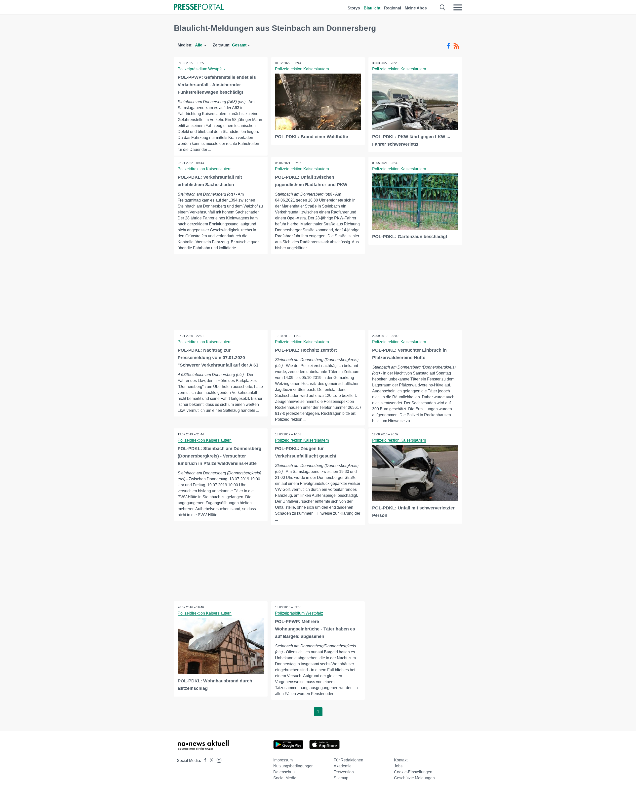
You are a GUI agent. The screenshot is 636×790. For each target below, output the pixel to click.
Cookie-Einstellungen (413, 772)
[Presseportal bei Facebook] (203, 760)
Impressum (283, 760)
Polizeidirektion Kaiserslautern (302, 69)
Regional (392, 8)
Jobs (398, 766)
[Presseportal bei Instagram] (217, 760)
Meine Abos (416, 8)
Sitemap (341, 778)
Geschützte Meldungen (414, 778)
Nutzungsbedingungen (293, 766)
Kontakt (400, 760)
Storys (354, 8)
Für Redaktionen (348, 760)
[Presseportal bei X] (210, 760)
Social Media (284, 778)
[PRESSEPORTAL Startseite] (199, 7)
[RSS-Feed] (456, 46)
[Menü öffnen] (457, 7)
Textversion (344, 772)
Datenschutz (284, 772)
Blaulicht (372, 8)
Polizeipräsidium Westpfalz (202, 69)
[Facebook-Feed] (448, 46)
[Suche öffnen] (442, 7)
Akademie (343, 766)
